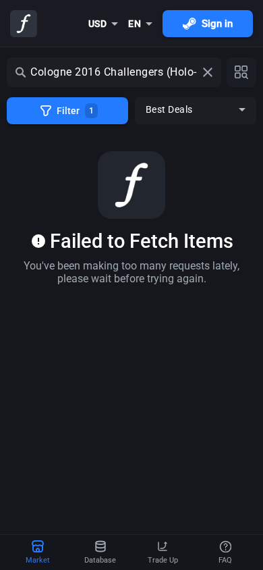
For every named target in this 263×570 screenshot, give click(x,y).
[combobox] (103, 24)
